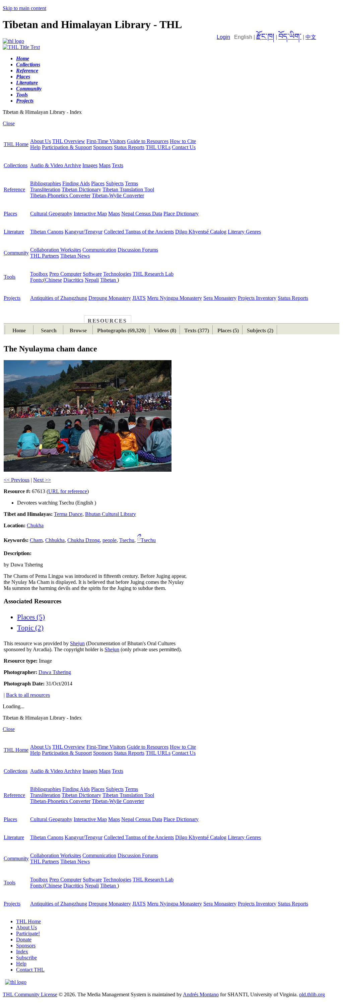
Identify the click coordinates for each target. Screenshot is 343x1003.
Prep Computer (65, 274)
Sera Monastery (219, 298)
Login (223, 37)
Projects (12, 298)
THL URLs (158, 147)
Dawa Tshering (55, 672)
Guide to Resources (147, 141)
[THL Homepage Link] (13, 41)
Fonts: (36, 280)
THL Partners (44, 256)
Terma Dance (68, 514)
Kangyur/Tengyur (83, 232)
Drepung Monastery (109, 298)
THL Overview (68, 141)
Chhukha (55, 540)
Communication (99, 250)
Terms (131, 183)
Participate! (28, 933)
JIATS (139, 298)
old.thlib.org (312, 994)
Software (92, 274)
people (109, 540)
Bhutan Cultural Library (110, 514)
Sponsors (103, 147)
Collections (15, 165)
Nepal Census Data (141, 213)
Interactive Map (90, 213)
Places (98, 183)
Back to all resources (28, 695)
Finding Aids (76, 183)
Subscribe (26, 957)
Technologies (117, 274)
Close (9, 123)
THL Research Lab (153, 274)
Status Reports (129, 147)
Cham (36, 540)
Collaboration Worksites (55, 250)
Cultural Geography (51, 213)
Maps (105, 165)
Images (89, 165)
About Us (40, 141)
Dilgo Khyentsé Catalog (200, 232)
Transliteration (45, 189)
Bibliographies (45, 183)
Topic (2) (30, 628)
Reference (14, 189)
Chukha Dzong (83, 540)
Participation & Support (67, 147)
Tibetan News (75, 256)
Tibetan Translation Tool (128, 189)
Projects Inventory (257, 298)
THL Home (16, 144)
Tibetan (108, 280)
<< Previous (16, 480)
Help (35, 147)
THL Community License (30, 994)
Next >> (42, 480)
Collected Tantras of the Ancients (139, 232)
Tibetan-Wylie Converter (118, 195)
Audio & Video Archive (55, 165)
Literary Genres (244, 232)
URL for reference (67, 491)
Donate (23, 939)
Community (16, 253)
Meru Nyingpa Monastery (174, 298)
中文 (310, 37)
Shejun (77, 643)
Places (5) (31, 617)
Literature (14, 232)
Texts (117, 165)
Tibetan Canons (46, 232)
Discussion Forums (138, 250)
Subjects (115, 183)
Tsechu (126, 540)
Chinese (53, 280)
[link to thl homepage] (15, 982)
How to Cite (183, 141)
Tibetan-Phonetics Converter (60, 195)
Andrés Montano (201, 994)
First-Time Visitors (106, 141)
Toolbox (39, 274)
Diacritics (73, 280)
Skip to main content (24, 8)
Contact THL (30, 970)
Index (22, 951)
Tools (9, 277)
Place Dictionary (181, 213)
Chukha (35, 525)
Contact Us (184, 147)
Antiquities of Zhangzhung (58, 298)
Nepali (92, 280)
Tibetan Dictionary (81, 189)
